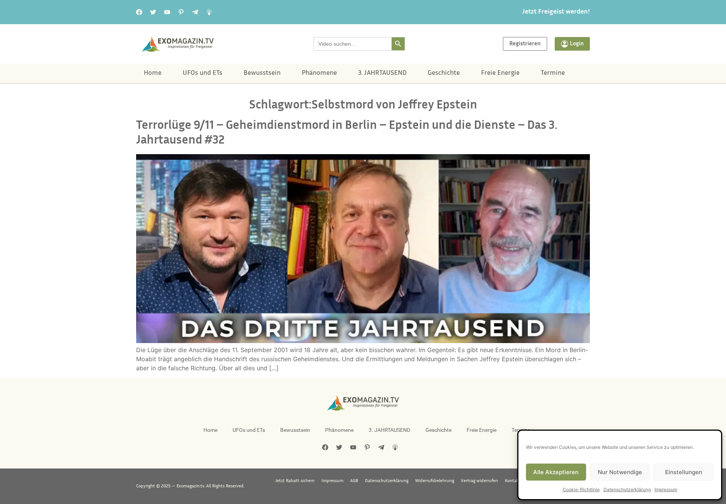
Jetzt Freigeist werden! (556, 12)
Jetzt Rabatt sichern (295, 481)
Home (152, 73)
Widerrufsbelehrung (434, 481)
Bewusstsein (262, 73)
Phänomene (319, 73)
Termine (553, 73)
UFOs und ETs (202, 73)
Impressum (666, 489)
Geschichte (444, 73)
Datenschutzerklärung (627, 489)
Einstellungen (683, 472)
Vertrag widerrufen (479, 481)
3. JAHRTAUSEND (382, 73)
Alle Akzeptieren (556, 472)
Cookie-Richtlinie (581, 489)
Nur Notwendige (620, 472)
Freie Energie (500, 73)
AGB (354, 481)
